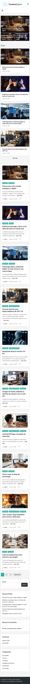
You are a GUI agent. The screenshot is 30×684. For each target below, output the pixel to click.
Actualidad (5, 223)
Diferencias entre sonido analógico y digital (14, 597)
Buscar (4, 582)
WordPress (12, 681)
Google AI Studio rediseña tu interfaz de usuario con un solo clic (14, 394)
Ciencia (11, 223)
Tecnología (11, 183)
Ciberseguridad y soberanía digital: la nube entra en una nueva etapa (12, 269)
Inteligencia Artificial (14, 306)
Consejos (5, 183)
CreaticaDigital (15, 679)
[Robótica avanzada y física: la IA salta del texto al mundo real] (22, 37)
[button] (21, 17)
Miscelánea (5, 666)
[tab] (3, 45)
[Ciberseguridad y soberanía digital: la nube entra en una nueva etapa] (15, 111)
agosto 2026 (5, 640)
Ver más (15, 158)
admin (5, 199)
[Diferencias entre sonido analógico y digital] (15, 24)
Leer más (19, 195)
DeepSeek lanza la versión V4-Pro (12, 613)
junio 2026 (5, 643)
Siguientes (17, 574)
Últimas (3, 45)
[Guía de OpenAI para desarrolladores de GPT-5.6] (15, 138)
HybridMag (19, 681)
